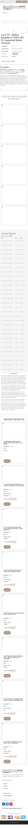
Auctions (5, 786)
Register (19, 1)
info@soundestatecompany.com (15, 808)
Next (23, 21)
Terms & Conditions (8, 795)
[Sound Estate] (14, 7)
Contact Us (6, 788)
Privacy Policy (6, 793)
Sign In (24, 1)
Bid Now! (7, 461)
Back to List (6, 21)
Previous (16, 21)
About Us (5, 783)
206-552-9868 (5, 808)
